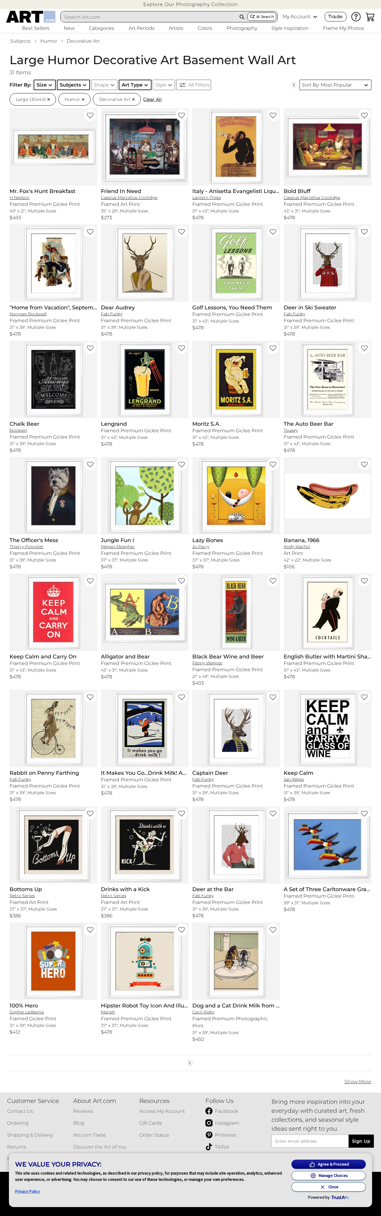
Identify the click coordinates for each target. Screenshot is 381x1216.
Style (160, 85)
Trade (335, 16)
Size (42, 85)
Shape (101, 85)
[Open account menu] (315, 16)
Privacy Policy (27, 1191)
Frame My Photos (343, 28)
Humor (48, 41)
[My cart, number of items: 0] (370, 16)
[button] (190, 4)
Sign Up (361, 1141)
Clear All (152, 99)
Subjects (20, 41)
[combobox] (149, 17)
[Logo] (31, 17)
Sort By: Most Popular (327, 85)
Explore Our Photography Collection (190, 4)
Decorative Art (83, 41)
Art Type (132, 85)
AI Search (265, 16)
